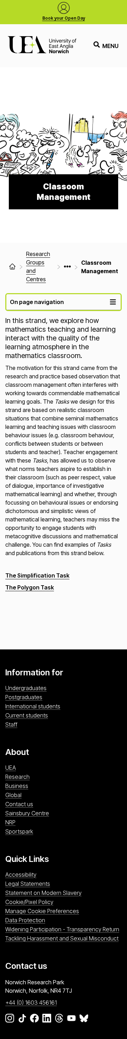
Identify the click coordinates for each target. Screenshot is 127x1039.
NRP (10, 822)
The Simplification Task (37, 575)
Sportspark (19, 831)
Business (16, 785)
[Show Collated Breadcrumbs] (67, 266)
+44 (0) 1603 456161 (31, 1002)
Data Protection (25, 920)
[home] (12, 266)
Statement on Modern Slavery (43, 892)
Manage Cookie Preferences (42, 911)
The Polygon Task (29, 587)
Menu (110, 45)
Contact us (19, 804)
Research (17, 776)
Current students (26, 715)
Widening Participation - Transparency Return (62, 929)
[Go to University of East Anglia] (42, 46)
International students (32, 706)
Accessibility (20, 874)
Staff (11, 724)
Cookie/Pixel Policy (29, 901)
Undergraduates (26, 687)
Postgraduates (23, 697)
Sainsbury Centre (27, 813)
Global (13, 794)
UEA (10, 767)
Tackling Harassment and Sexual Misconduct (62, 938)
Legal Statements (27, 883)
